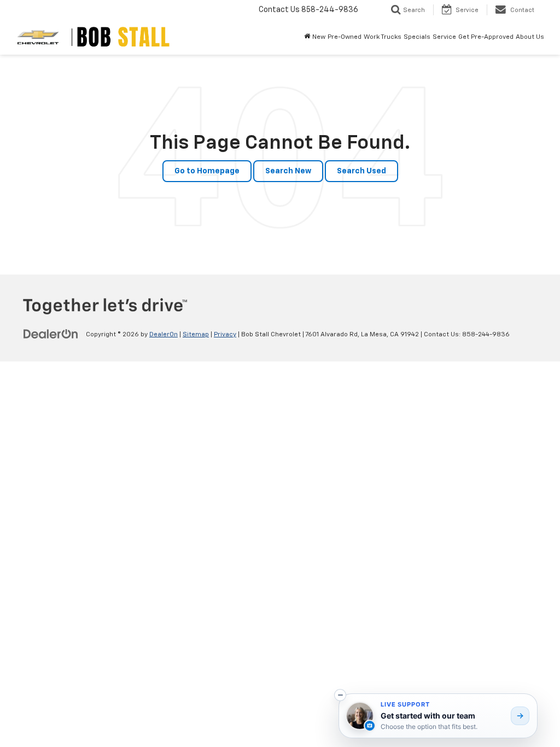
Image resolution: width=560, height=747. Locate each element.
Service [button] (444, 37)
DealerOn (163, 334)
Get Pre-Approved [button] (486, 37)
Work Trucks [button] (382, 37)
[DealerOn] (51, 334)
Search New (288, 171)
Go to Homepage (207, 171)
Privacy (225, 334)
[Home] (307, 37)
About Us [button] (530, 37)
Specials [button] (417, 37)
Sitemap (196, 334)
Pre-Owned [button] (344, 37)
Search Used (361, 171)
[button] (340, 695)
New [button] (318, 37)
